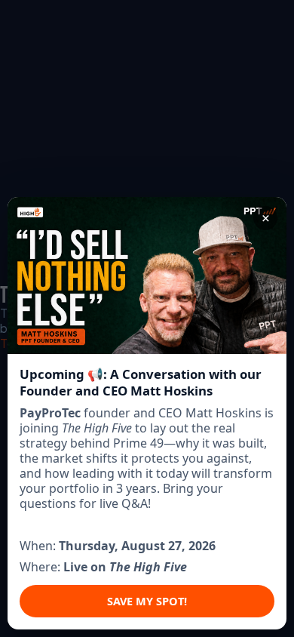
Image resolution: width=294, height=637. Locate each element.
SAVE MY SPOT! (147, 600)
